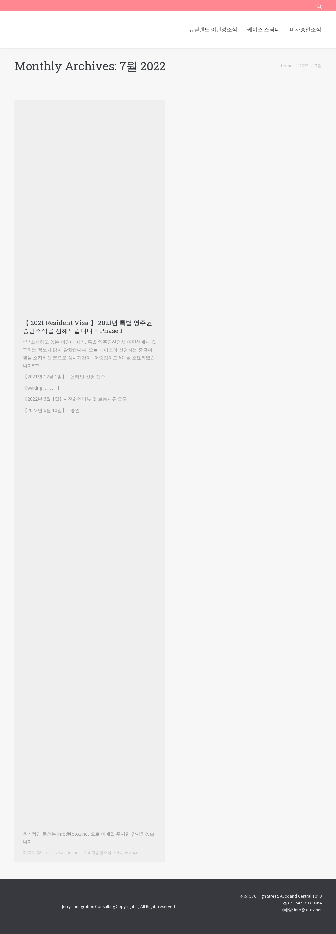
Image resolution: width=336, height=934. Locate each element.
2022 (303, 66)
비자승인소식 (99, 852)
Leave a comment (65, 852)
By (128, 852)
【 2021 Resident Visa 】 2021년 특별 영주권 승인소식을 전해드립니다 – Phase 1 (87, 326)
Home (287, 66)
